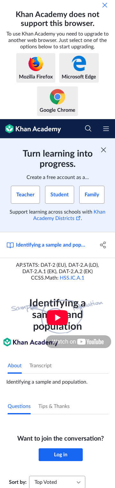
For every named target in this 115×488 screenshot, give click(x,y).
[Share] (103, 245)
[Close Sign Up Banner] (103, 149)
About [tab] (15, 365)
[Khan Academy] (30, 128)
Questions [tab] (19, 406)
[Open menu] (106, 129)
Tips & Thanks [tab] (54, 406)
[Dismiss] (105, 5)
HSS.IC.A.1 (72, 278)
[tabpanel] (57, 379)
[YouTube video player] (57, 317)
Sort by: (18, 482)
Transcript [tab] (40, 365)
